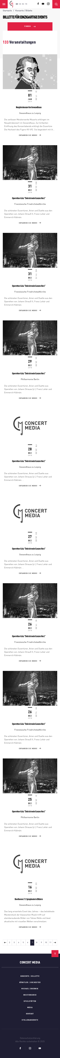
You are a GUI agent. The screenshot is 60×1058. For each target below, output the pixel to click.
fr (26, 4)
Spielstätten (30, 1001)
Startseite (7, 11)
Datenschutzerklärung (30, 1038)
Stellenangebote (30, 1020)
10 (46, 942)
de (17, 4)
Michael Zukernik (29, 989)
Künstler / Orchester (30, 982)
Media (30, 1007)
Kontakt (30, 1014)
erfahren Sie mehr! (28, 135)
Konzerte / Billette (30, 976)
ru (23, 4)
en (20, 4)
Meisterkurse (30, 995)
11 (50, 942)
